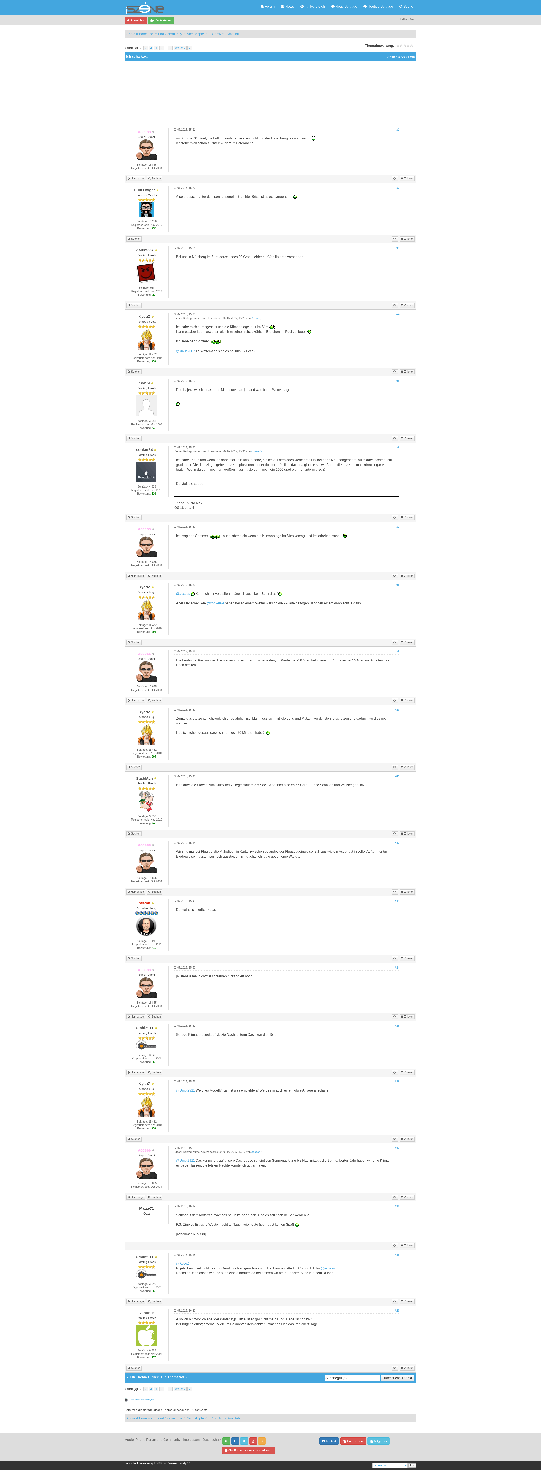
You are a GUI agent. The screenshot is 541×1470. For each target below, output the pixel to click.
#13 (397, 901)
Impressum (191, 1439)
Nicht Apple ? (197, 34)
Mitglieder (380, 1441)
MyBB (186, 1463)
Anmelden (137, 20)
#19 (397, 1254)
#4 (397, 314)
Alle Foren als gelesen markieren (250, 1450)
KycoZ (255, 318)
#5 (397, 381)
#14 (397, 967)
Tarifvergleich (314, 6)
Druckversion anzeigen (142, 1399)
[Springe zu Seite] (189, 48)
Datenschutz (211, 1439)
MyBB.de (160, 1463)
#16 (397, 1081)
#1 (397, 129)
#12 (397, 843)
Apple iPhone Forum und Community (154, 34)
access (255, 1151)
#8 (397, 584)
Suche (408, 6)
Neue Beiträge (346, 6)
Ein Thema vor (172, 1377)
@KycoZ (182, 1263)
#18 (397, 1206)
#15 (397, 1025)
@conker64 (215, 603)
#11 (397, 776)
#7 (397, 526)
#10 (397, 709)
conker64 (257, 451)
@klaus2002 (185, 351)
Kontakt (330, 1441)
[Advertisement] (270, 93)
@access (183, 594)
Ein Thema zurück (144, 1377)
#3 (397, 248)
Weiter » (180, 47)
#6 (397, 447)
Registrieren (162, 20)
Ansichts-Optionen (401, 56)
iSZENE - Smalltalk (225, 34)
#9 (397, 651)
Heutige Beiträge (380, 6)
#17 (397, 1148)
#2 (397, 187)
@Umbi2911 (185, 1090)
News (289, 6)
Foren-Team (355, 1441)
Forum (269, 6)
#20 (397, 1310)
